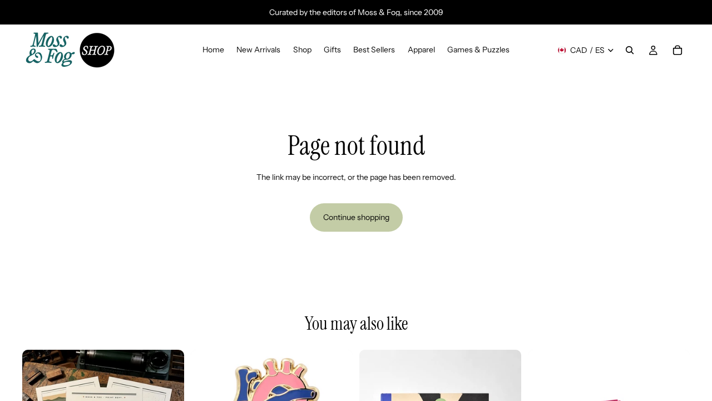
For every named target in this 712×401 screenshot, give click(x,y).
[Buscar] (629, 50)
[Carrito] (677, 50)
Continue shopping (356, 217)
